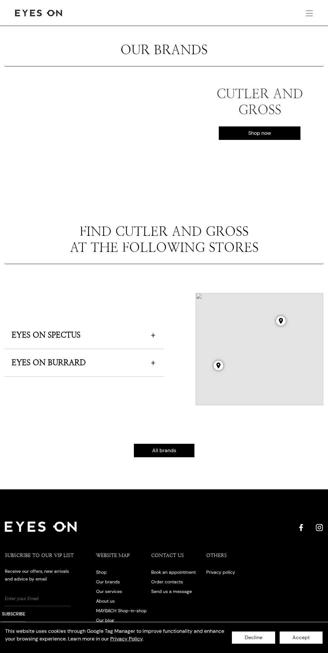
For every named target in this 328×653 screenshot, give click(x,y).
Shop (101, 572)
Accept (301, 637)
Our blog (105, 620)
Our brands (108, 582)
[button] (218, 365)
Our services (109, 591)
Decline (253, 637)
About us (105, 601)
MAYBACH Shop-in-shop (121, 611)
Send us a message (171, 591)
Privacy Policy (126, 638)
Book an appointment (173, 572)
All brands (164, 450)
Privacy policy (220, 572)
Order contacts (167, 582)
